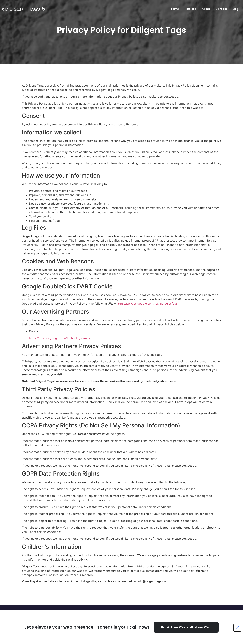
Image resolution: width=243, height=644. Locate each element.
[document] (121, 322)
